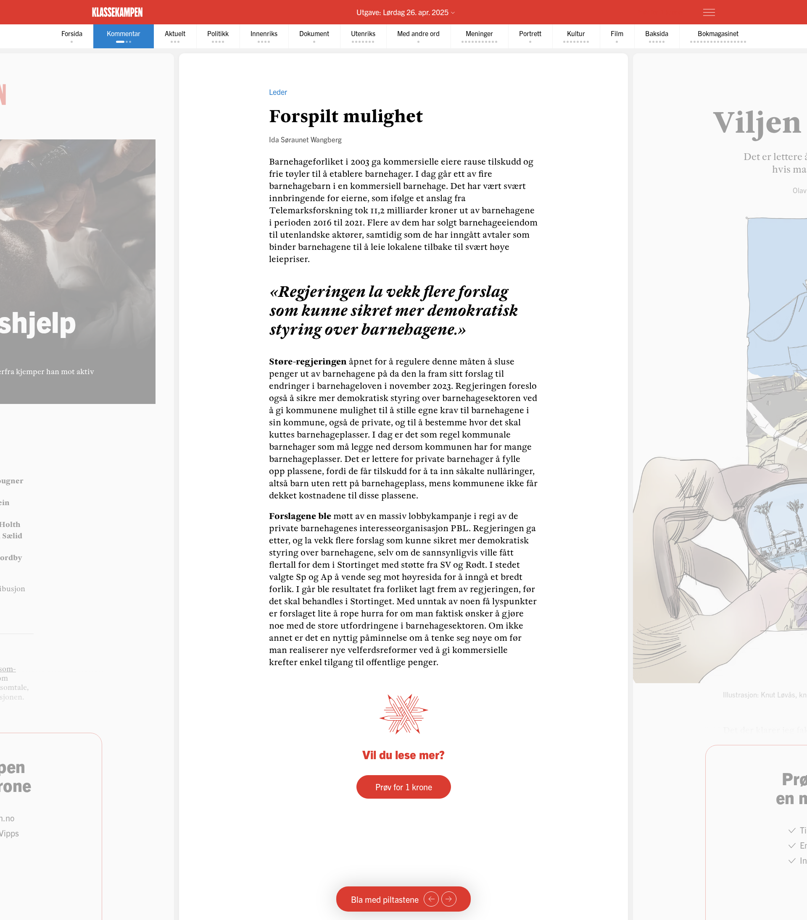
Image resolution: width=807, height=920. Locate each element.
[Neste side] (448, 899)
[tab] (71, 36)
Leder (278, 92)
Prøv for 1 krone (659, 12)
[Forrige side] (431, 899)
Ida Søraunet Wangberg (305, 139)
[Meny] (709, 12)
